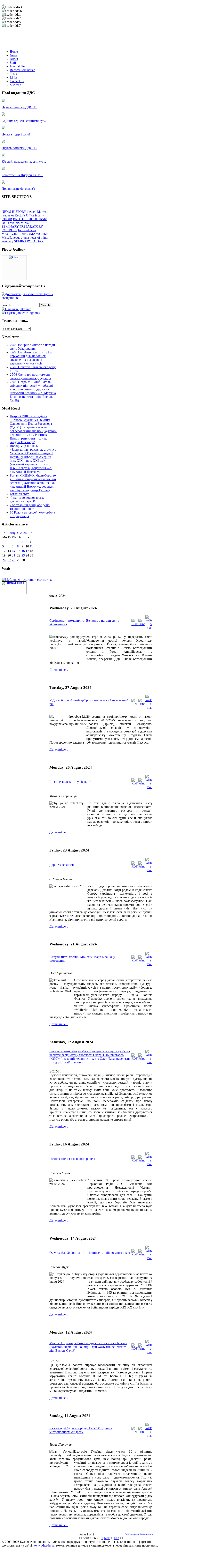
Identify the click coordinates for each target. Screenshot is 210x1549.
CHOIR (7, 219)
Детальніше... (58, 669)
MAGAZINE (10, 234)
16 (23, 551)
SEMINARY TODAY (29, 241)
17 (27, 551)
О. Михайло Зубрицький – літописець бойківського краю (89, 1252)
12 (4, 551)
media (43, 219)
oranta (25, 237)
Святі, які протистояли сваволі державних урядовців (30, 376)
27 (9, 560)
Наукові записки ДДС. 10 (19, 148)
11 (31, 546)
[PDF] (134, 624)
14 (13, 551)
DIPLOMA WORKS (34, 234)
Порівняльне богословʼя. (19, 188)
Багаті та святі (20, 494)
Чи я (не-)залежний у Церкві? (70, 781)
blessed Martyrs (37, 211)
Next (107, 1538)
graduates (8, 215)
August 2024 (18, 532)
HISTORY (19, 211)
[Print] (141, 624)
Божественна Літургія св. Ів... (22, 175)
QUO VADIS (11, 222)
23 (23, 555)
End (116, 1538)
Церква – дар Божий (16, 134)
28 (13, 560)
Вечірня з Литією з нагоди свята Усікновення (32, 346)
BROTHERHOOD (26, 219)
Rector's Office (24, 215)
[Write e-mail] (148, 627)
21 (13, 555)
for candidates (27, 230)
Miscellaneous (11, 237)
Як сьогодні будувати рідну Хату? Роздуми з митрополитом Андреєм (80, 1430)
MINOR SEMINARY (17, 224)
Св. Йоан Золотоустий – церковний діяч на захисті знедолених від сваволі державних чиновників (31, 358)
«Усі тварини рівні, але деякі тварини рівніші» (30, 506)
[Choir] (14, 257)
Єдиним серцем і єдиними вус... (24, 121)
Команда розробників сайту (139, 1534)
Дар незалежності (61, 864)
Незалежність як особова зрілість (72, 1158)
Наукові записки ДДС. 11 (19, 107)
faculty (39, 215)
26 (4, 560)
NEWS (6, 211)
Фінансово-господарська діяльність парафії (27, 499)
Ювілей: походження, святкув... (24, 161)
